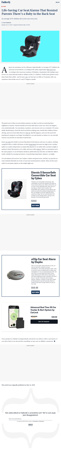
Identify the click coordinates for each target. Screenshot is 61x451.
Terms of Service (35, 421)
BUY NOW (35, 205)
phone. (39, 149)
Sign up (30, 424)
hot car (28, 133)
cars (26, 77)
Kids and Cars (51, 70)
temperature (32, 144)
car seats (8, 142)
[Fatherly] (6, 2)
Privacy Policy (41, 421)
